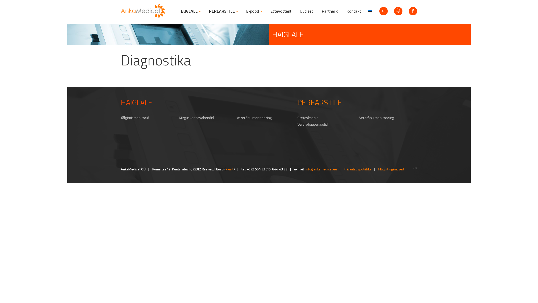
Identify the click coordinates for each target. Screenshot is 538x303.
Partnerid (330, 11)
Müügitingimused (391, 169)
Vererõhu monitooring (254, 118)
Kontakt (354, 11)
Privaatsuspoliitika (357, 169)
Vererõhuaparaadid (312, 124)
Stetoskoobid (307, 118)
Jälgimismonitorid (135, 118)
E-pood (252, 11)
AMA (415, 168)
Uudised (307, 11)
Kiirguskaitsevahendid (196, 118)
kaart (229, 169)
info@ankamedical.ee (321, 169)
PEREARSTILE (222, 11)
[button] (369, 11)
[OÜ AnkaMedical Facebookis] (413, 11)
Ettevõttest (280, 11)
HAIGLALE (188, 11)
